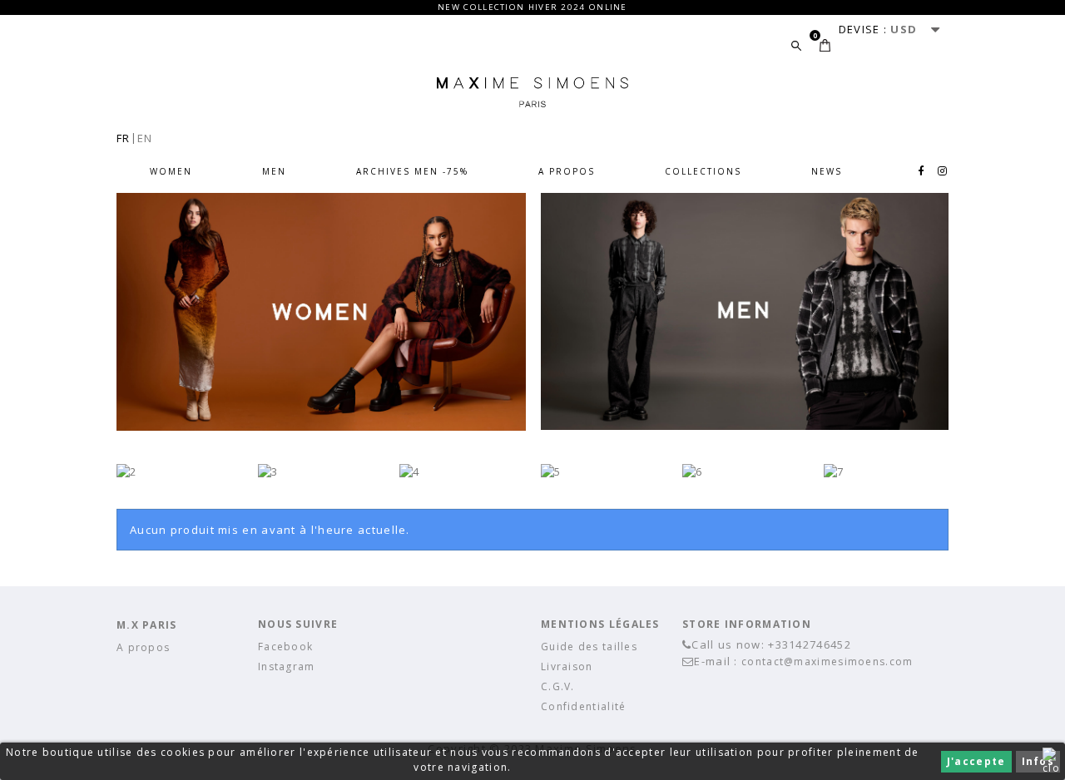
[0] (825, 45)
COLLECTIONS (703, 171)
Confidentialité (584, 706)
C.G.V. (558, 686)
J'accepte (976, 761)
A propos (566, 171)
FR (123, 138)
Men (274, 171)
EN (145, 138)
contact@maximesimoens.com (827, 661)
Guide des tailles (589, 646)
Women (171, 171)
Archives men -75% (412, 171)
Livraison (567, 666)
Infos (1038, 761)
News (826, 171)
